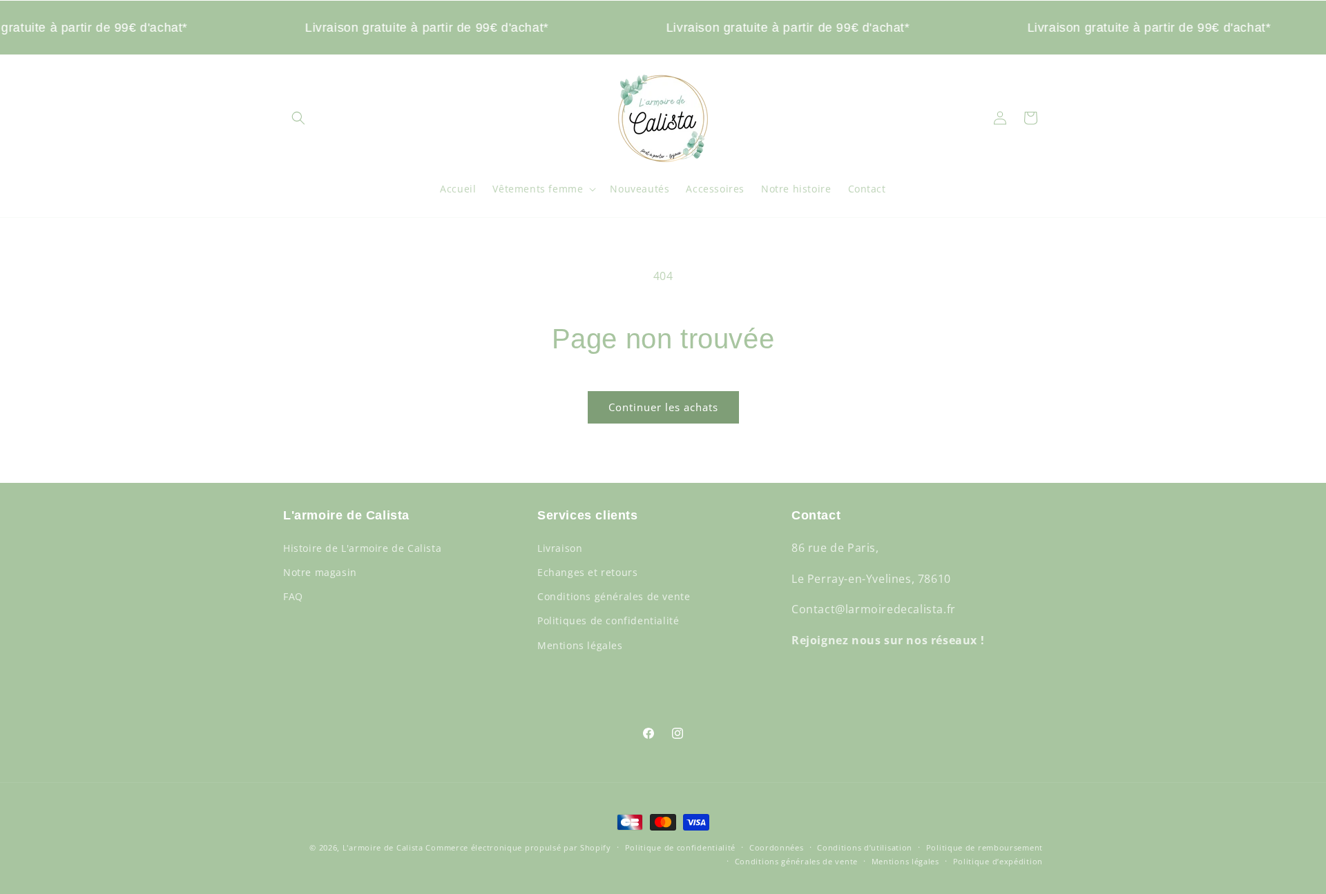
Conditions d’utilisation (864, 847)
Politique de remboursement (984, 847)
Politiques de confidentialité (608, 620)
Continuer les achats (663, 407)
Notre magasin (320, 571)
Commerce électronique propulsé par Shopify (518, 847)
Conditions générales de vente (613, 596)
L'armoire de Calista (384, 847)
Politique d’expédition (998, 861)
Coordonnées (776, 847)
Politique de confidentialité (680, 847)
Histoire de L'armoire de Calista (362, 547)
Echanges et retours (587, 571)
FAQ (293, 596)
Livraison (559, 547)
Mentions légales (580, 644)
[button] (298, 118)
